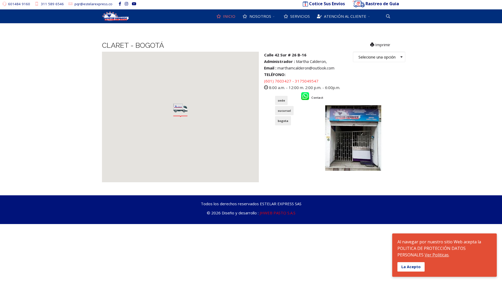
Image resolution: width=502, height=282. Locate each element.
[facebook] (120, 3)
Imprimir (382, 44)
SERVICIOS (299, 16)
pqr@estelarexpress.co (93, 4)
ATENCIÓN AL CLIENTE (344, 16)
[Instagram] (126, 3)
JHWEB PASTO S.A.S (277, 212)
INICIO (228, 16)
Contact (317, 97)
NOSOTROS (259, 16)
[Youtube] (134, 3)
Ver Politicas (437, 255)
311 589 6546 (52, 4)
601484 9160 (19, 4)
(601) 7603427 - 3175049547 (291, 81)
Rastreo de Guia (382, 4)
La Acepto (411, 266)
